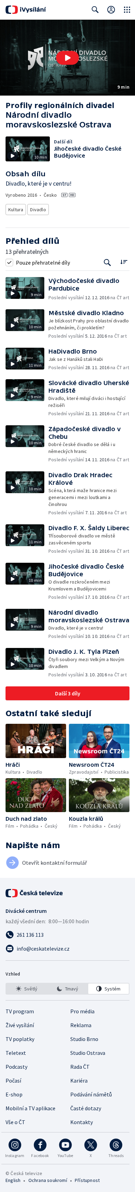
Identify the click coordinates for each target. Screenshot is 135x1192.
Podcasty (16, 1066)
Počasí (13, 1080)
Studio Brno (84, 1038)
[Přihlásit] (111, 9)
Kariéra (79, 1080)
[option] (26, 989)
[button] (67, 58)
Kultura (15, 209)
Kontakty (81, 1122)
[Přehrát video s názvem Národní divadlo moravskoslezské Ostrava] (67, 58)
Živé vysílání (20, 1025)
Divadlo (38, 209)
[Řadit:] (123, 261)
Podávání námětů (91, 1094)
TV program (20, 1011)
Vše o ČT (15, 1122)
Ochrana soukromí (47, 1180)
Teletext (16, 1052)
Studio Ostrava (87, 1052)
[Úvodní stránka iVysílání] (26, 10)
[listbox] (67, 989)
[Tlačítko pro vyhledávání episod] (107, 262)
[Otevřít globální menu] (127, 9)
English (13, 1180)
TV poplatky (20, 1038)
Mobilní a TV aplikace (30, 1108)
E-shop (14, 1094)
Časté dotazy (85, 1108)
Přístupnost (87, 1180)
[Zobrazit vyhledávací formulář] (95, 9)
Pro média (82, 1011)
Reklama (80, 1025)
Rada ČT (80, 1066)
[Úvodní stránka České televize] (35, 893)
